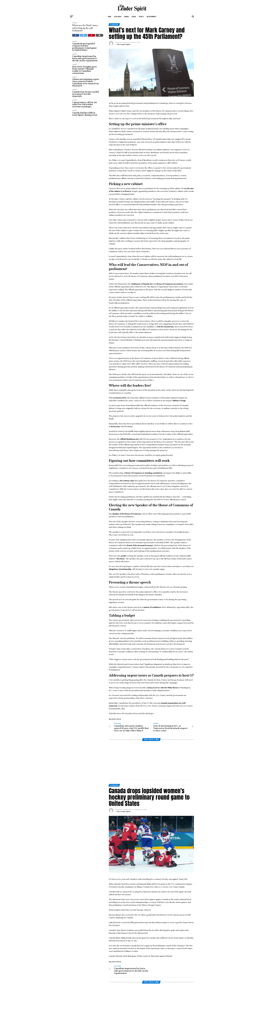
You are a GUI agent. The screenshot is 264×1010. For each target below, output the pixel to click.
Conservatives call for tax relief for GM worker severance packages (84, 104)
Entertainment (151, 16)
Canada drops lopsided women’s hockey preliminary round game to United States (84, 47)
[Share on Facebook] (75, 35)
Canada (126, 16)
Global (134, 16)
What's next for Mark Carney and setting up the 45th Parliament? (85, 28)
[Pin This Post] (91, 35)
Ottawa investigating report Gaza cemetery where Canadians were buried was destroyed (85, 82)
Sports (141, 16)
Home (109, 16)
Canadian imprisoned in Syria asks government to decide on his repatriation (84, 58)
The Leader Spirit (123, 44)
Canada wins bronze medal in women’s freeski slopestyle (85, 94)
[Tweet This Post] (83, 35)
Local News (117, 16)
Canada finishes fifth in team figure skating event (84, 114)
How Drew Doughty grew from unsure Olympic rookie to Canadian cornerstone (84, 70)
